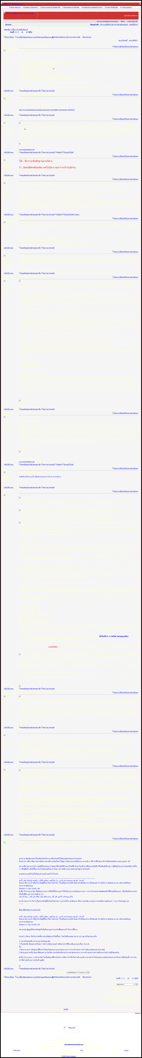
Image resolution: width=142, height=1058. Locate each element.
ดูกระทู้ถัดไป (133, 40)
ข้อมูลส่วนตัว (94, 24)
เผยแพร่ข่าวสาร (97, 7)
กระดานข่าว (34, 7)
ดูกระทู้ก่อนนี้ (123, 40)
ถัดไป (30, 32)
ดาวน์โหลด (75, 7)
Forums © (138, 1013)
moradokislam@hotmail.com (73, 1044)
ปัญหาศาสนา (86, 37)
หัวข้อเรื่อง (114, 7)
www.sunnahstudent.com (26, 149)
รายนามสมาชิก (132, 21)
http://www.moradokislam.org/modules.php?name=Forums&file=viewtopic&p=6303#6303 (47, 110)
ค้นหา (123, 21)
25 (22, 32)
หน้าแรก (18, 7)
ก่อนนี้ (12, 32)
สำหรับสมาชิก (55, 7)
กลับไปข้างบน (8, 91)
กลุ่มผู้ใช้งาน (133, 24)
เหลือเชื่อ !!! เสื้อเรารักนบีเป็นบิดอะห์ (16, 29)
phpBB (66, 1009)
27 (27, 32)
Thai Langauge (127, 7)
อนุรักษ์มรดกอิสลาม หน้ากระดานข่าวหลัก (66, 37)
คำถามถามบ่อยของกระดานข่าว (107, 21)
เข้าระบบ (8, 24)
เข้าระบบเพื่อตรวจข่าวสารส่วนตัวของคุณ (114, 24)
